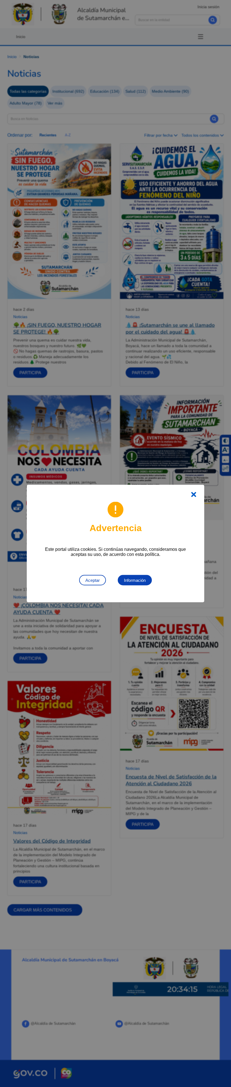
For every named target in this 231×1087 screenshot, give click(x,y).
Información (135, 580)
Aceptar (92, 580)
